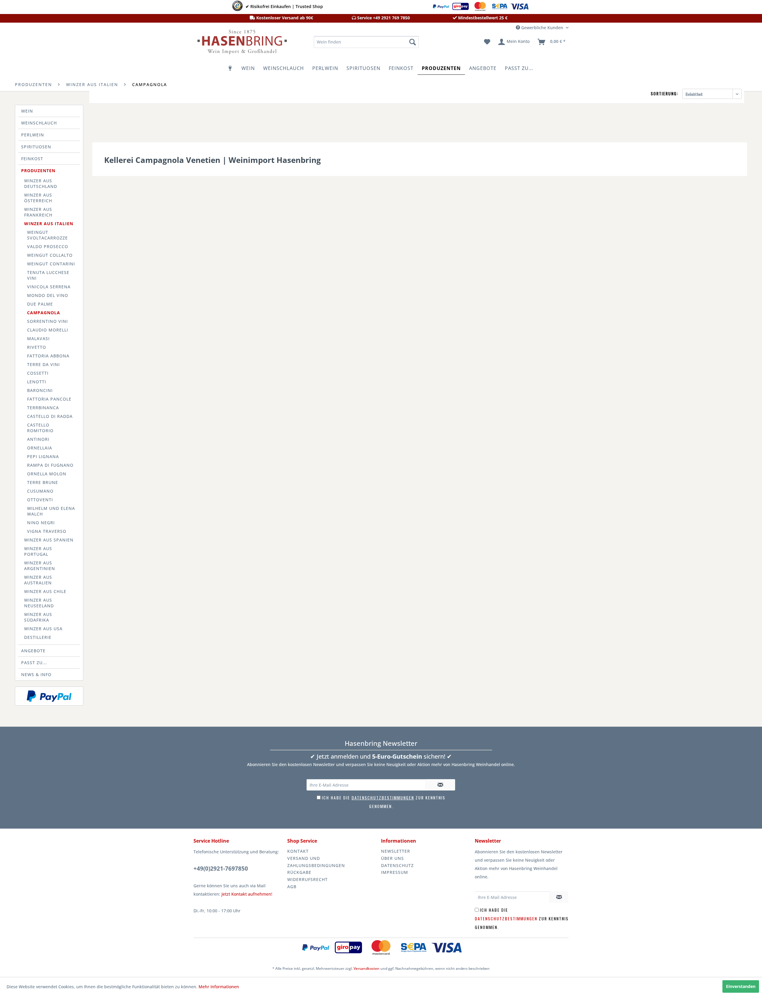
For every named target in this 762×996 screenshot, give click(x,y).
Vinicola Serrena (49, 287)
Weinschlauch (39, 123)
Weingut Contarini (51, 264)
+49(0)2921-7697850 (220, 868)
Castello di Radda (50, 416)
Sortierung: (664, 93)
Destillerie (37, 637)
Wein (27, 111)
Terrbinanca (43, 407)
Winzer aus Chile (45, 591)
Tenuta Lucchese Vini (48, 275)
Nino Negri (41, 522)
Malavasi (38, 338)
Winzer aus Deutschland (40, 183)
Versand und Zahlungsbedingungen (316, 861)
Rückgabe (299, 872)
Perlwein (32, 135)
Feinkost (32, 158)
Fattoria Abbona (48, 356)
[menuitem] (366, 42)
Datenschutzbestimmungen (383, 797)
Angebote (33, 650)
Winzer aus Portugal (38, 551)
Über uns (392, 858)
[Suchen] (412, 42)
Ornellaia (39, 448)
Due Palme (40, 304)
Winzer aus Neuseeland (39, 603)
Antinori (38, 439)
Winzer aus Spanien (49, 540)
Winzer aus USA (43, 628)
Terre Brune (42, 482)
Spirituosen (36, 147)
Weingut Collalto (50, 255)
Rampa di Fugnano (50, 465)
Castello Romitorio (40, 427)
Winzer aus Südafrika (38, 617)
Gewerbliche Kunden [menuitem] (542, 27)
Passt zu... (34, 662)
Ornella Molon (46, 474)
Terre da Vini (43, 364)
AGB (291, 886)
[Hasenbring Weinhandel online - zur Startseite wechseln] (241, 43)
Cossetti (38, 373)
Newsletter (395, 851)
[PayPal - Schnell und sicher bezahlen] (49, 696)
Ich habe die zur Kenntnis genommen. (522, 918)
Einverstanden (740, 986)
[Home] (230, 68)
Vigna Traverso (46, 531)
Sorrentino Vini (47, 321)
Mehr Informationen (219, 986)
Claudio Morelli (47, 330)
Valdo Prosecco (47, 246)
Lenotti (36, 382)
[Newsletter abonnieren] (440, 784)
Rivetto (36, 347)
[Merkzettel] (487, 42)
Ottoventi (40, 499)
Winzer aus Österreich (38, 197)
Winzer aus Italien (48, 223)
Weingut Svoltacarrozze (47, 235)
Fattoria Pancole (49, 399)
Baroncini (40, 390)
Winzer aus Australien (38, 580)
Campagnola (43, 312)
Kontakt (298, 851)
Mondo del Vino (47, 295)
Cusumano (40, 491)
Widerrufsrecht (307, 879)
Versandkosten (367, 968)
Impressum (394, 872)
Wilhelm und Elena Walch (51, 511)
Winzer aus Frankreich (38, 212)
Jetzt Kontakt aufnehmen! (246, 894)
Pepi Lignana (43, 456)
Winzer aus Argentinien (39, 565)
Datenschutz (397, 865)
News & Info (36, 674)
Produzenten (38, 170)
